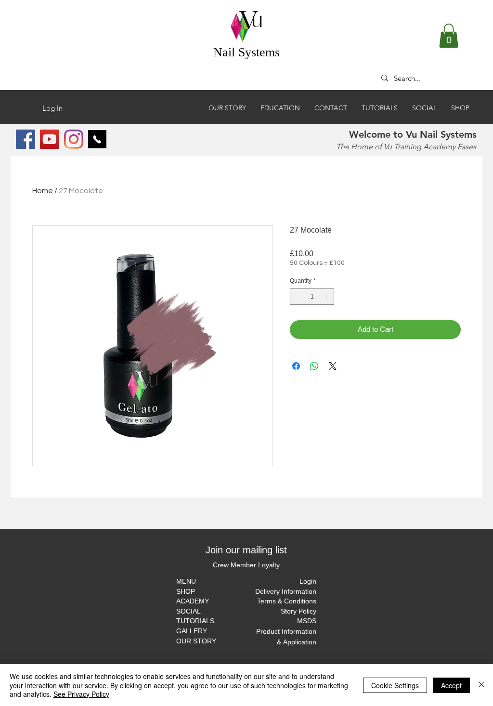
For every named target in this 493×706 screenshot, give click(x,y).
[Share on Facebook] (296, 366)
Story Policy (298, 611)
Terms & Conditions (286, 601)
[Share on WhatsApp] (314, 366)
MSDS (306, 621)
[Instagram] (73, 139)
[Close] (481, 685)
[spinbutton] (312, 296)
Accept (451, 685)
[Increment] (327, 296)
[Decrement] (296, 296)
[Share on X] (332, 366)
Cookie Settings (395, 685)
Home (42, 191)
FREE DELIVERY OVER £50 (420, 55)
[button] (449, 36)
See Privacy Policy (81, 694)
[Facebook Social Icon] (25, 139)
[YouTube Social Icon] (49, 139)
